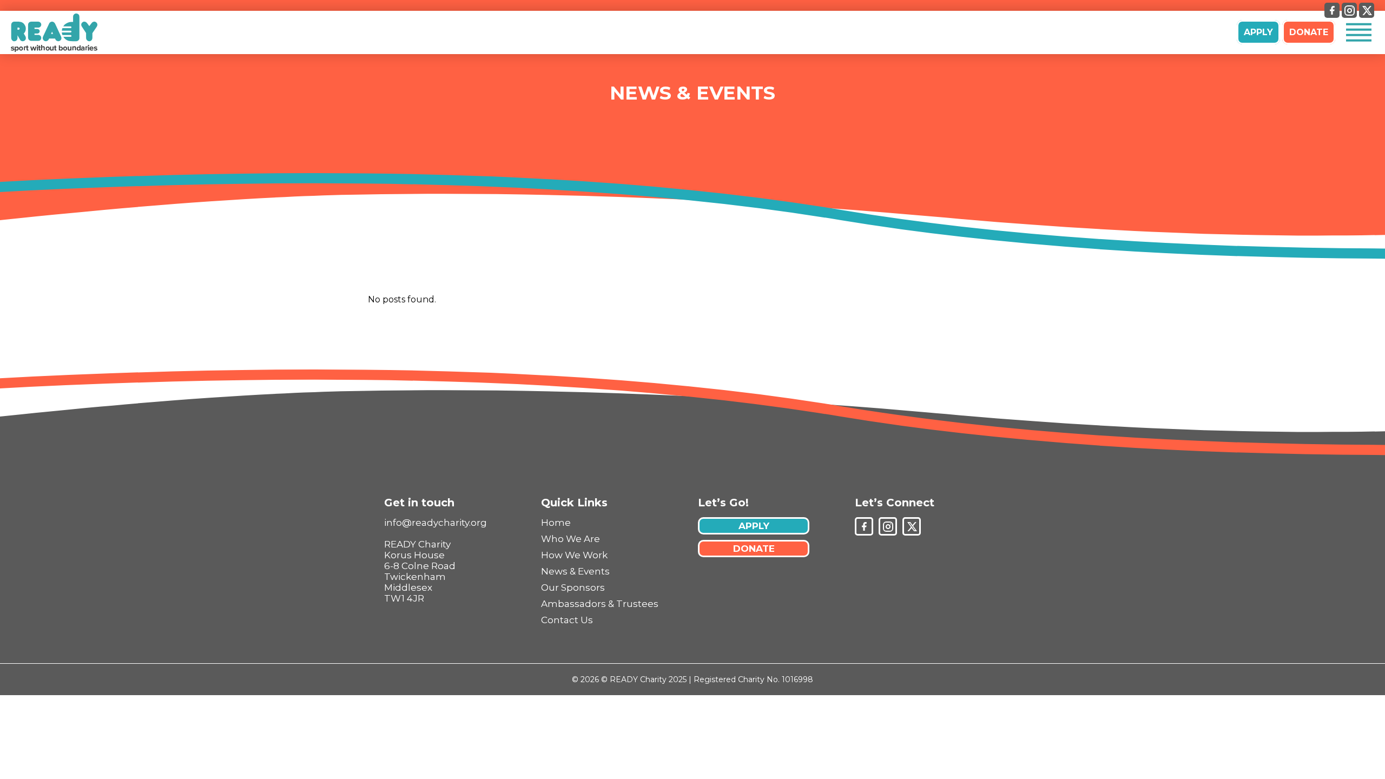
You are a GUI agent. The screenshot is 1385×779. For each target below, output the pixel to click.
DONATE (1308, 32)
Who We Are (570, 538)
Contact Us (567, 620)
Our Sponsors (573, 587)
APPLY (1258, 32)
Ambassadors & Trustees (599, 603)
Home (556, 522)
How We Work (574, 555)
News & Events (692, 92)
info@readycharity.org (435, 522)
